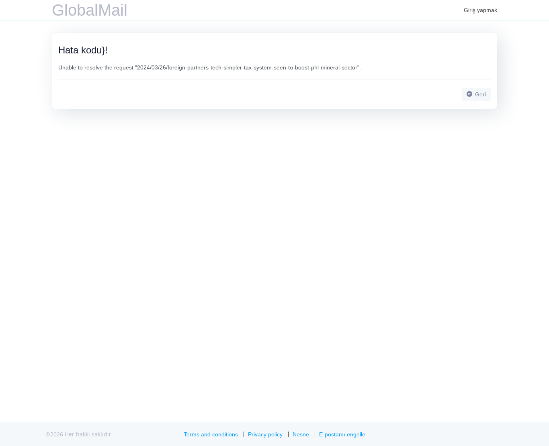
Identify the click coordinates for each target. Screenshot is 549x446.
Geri (479, 94)
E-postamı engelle (342, 434)
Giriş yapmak (480, 10)
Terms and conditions (211, 434)
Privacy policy (265, 434)
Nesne (301, 434)
